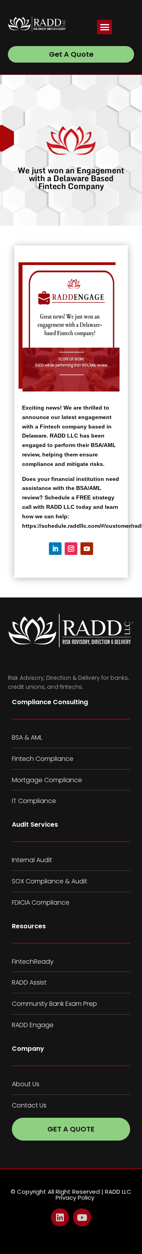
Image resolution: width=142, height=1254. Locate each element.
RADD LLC (65, 435)
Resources (29, 926)
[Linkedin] (60, 1217)
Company (28, 1048)
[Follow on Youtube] (86, 548)
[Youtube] (82, 1217)
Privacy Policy (75, 1197)
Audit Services (35, 824)
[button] (104, 27)
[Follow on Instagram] (71, 548)
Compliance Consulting (50, 702)
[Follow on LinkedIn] (55, 548)
